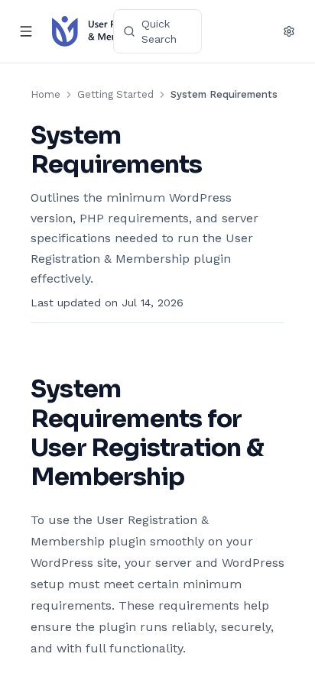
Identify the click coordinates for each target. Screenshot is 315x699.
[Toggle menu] (26, 31)
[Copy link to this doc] (218, 165)
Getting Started (115, 94)
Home (45, 94)
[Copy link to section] (199, 478)
